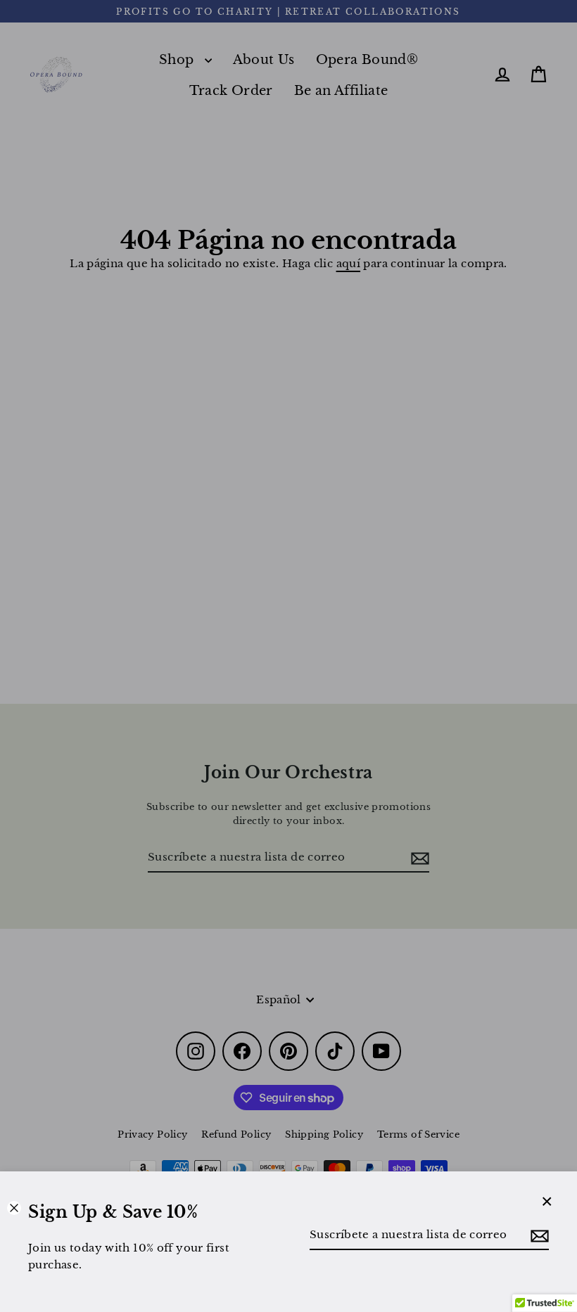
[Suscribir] (537, 1235)
